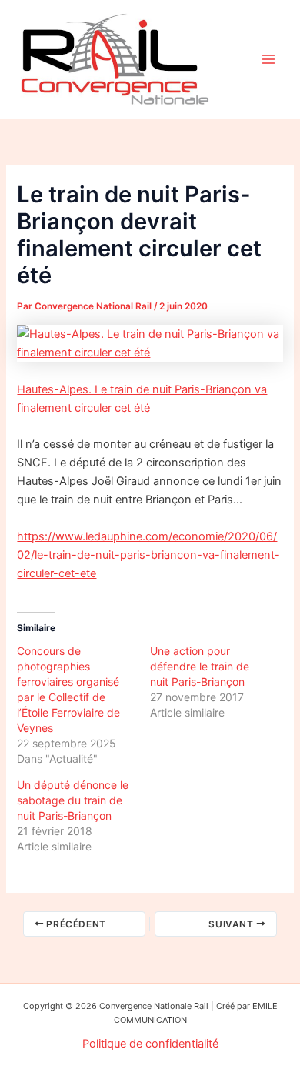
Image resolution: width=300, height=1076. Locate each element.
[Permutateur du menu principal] (268, 59)
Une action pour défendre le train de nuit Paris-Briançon (199, 666)
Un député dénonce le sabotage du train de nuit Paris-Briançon (72, 800)
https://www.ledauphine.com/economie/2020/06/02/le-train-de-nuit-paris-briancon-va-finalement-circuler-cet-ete (148, 555)
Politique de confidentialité (150, 1044)
